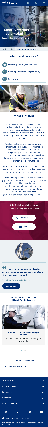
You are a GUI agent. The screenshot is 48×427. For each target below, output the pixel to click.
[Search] (36, 3)
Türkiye (4, 49)
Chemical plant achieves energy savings (23, 333)
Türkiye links (8, 380)
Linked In (18, 412)
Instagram (6, 412)
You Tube (42, 412)
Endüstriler (7, 392)
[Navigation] (44, 3)
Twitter (30, 412)
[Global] (28, 3)
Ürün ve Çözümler (10, 386)
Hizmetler (13, 49)
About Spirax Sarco (11, 403)
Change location (26, 418)
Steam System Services (18, 366)
